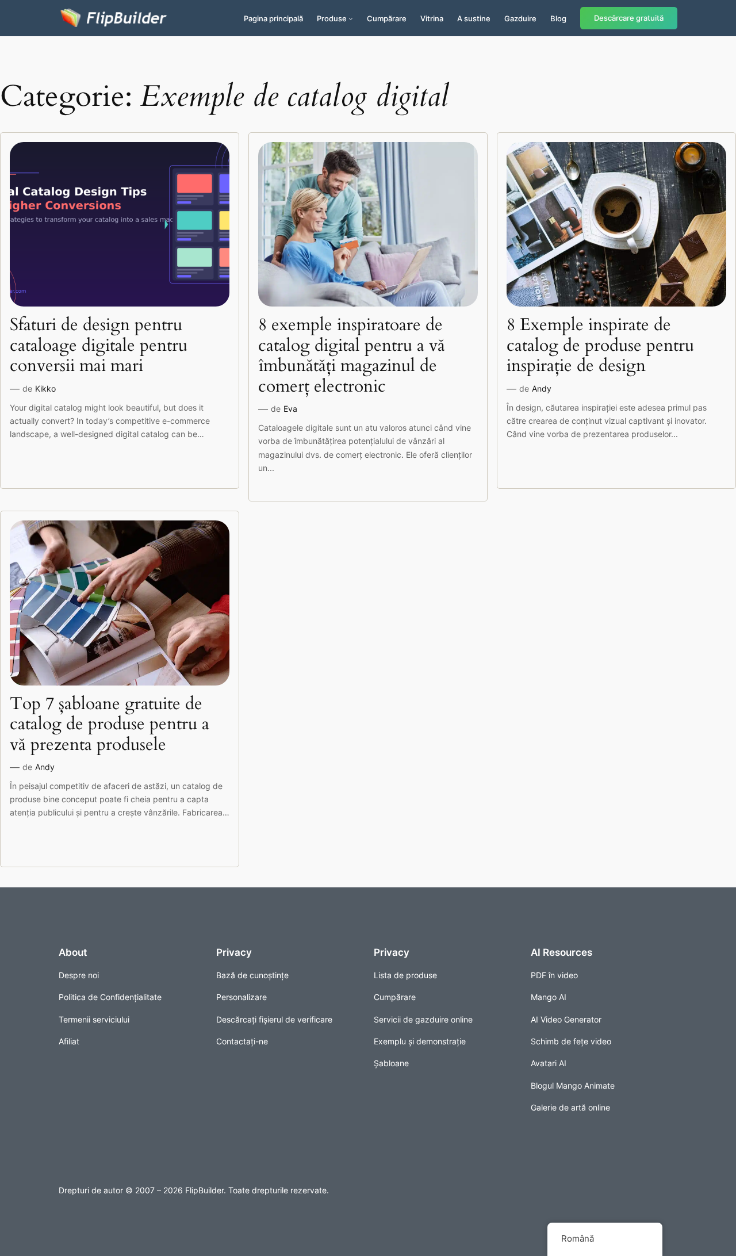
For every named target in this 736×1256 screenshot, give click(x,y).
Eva (290, 408)
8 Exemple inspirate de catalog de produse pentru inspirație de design (600, 346)
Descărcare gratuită (629, 18)
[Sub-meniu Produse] (350, 18)
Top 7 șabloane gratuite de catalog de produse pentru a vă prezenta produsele (109, 725)
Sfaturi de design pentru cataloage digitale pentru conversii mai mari (98, 346)
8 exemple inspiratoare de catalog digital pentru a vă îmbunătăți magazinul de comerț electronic (351, 356)
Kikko (45, 388)
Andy (541, 388)
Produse (332, 18)
